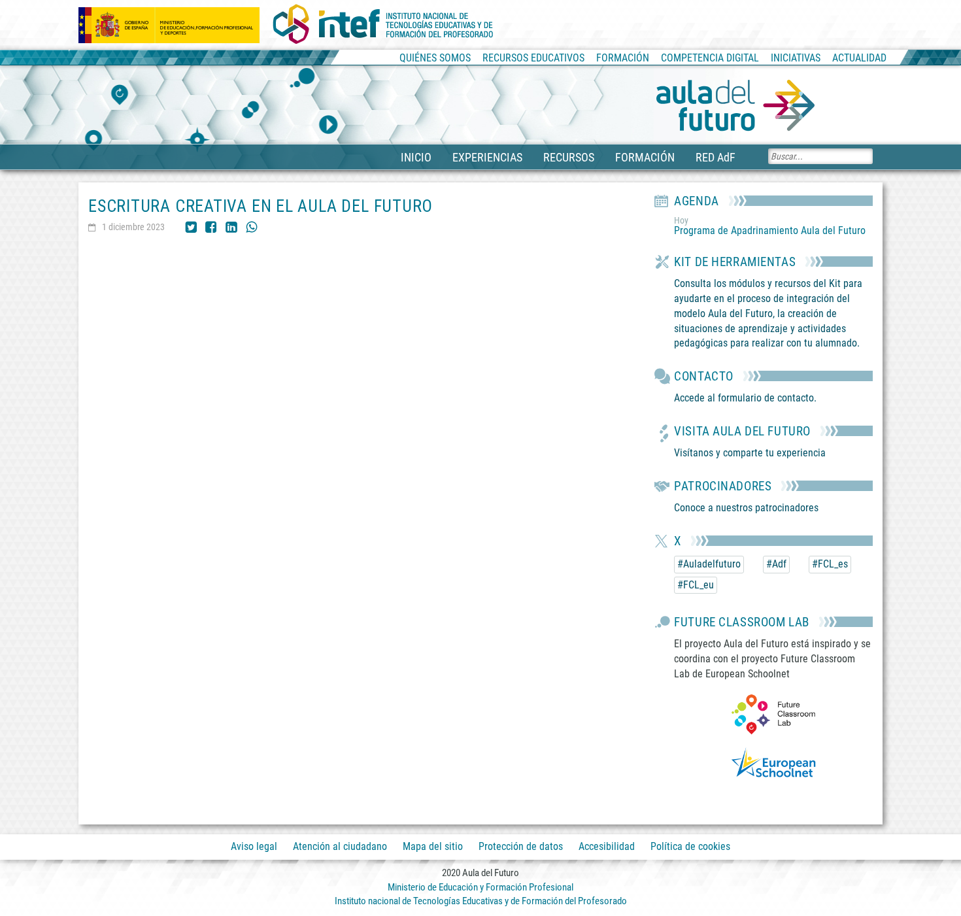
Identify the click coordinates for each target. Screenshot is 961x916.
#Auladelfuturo (709, 564)
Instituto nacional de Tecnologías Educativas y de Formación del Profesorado (481, 901)
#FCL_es (830, 564)
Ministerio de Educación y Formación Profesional (480, 887)
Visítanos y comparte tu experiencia (750, 453)
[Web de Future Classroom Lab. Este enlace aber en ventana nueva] (773, 713)
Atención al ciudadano (340, 846)
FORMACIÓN (645, 157)
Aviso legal (254, 846)
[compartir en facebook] (211, 226)
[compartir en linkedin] (231, 226)
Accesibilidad (607, 846)
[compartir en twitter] (190, 226)
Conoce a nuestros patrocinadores (746, 507)
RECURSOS (568, 157)
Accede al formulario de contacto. (745, 398)
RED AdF (715, 157)
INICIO (416, 157)
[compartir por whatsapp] (251, 226)
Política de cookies (690, 846)
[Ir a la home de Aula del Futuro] (735, 105)
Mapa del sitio (433, 846)
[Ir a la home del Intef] (383, 24)
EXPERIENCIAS (487, 157)
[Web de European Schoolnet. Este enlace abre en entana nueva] (773, 765)
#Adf (776, 564)
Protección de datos (521, 846)
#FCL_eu (695, 585)
